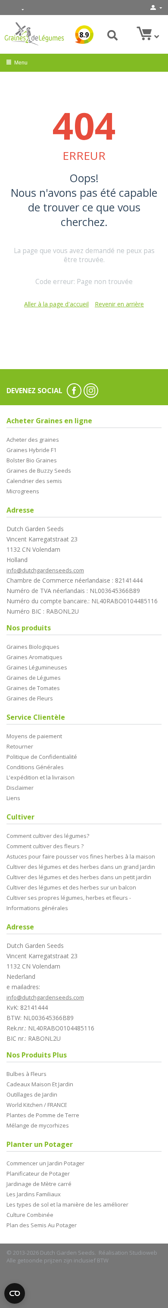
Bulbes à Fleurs (26, 1074)
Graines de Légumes (33, 678)
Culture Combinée (29, 1215)
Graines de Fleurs (29, 698)
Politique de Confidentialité (41, 757)
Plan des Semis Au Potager (41, 1225)
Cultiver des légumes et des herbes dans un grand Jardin (80, 867)
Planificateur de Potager (38, 1173)
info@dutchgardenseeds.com (45, 570)
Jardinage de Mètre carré (39, 1184)
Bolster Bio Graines (31, 460)
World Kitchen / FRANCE (36, 1105)
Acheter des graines (32, 439)
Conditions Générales (35, 767)
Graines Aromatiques (34, 657)
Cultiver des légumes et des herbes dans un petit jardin (78, 877)
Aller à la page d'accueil (56, 304)
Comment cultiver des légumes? (47, 836)
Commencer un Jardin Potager (45, 1163)
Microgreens (22, 491)
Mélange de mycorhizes (37, 1125)
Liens (13, 798)
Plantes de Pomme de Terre (42, 1115)
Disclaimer (20, 788)
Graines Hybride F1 (31, 450)
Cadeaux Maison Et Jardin (39, 1084)
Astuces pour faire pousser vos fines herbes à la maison (80, 856)
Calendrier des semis (34, 481)
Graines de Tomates (33, 688)
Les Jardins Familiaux (33, 1194)
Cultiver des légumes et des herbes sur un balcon (71, 887)
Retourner (19, 746)
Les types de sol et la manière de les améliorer (67, 1204)
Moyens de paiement (34, 736)
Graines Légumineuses (36, 667)
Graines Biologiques (32, 647)
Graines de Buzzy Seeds (38, 470)
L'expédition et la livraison (40, 777)
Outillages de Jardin (31, 1094)
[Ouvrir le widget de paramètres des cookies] (14, 1293)
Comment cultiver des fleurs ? (45, 846)
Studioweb (143, 1252)
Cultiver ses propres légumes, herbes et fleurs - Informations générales (68, 903)
